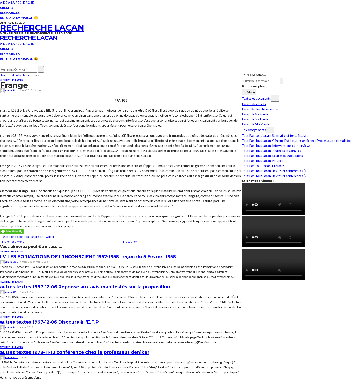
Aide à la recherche (17, 2)
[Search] (1, 64)
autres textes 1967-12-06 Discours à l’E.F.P (49, 322)
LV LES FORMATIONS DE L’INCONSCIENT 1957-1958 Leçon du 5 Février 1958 (88, 256)
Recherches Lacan (11, 80)
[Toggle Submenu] (275, 98)
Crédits (6, 7)
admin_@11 (11, 90)
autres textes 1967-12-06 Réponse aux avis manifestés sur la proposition (85, 286)
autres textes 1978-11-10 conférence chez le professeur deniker (74, 352)
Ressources (10, 12)
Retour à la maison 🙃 (19, 18)
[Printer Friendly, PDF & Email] (12, 231)
